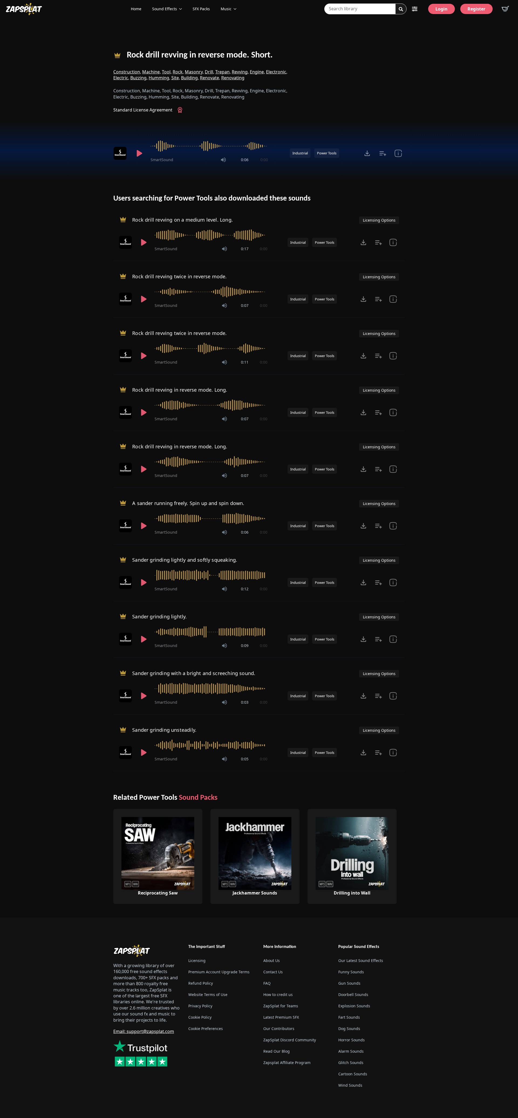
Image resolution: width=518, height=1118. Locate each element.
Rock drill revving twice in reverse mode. (179, 276)
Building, (190, 78)
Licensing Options (379, 220)
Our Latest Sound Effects (360, 960)
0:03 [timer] (244, 702)
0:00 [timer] (264, 159)
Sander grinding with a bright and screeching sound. (193, 673)
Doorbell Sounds (353, 994)
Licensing (197, 960)
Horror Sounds (351, 1039)
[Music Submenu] (236, 9)
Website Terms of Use (207, 994)
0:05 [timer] (244, 758)
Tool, (167, 72)
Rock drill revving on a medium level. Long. (182, 219)
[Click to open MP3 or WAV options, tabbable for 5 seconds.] (367, 153)
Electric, (121, 78)
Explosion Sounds (354, 1005)
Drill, (209, 72)
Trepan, (223, 72)
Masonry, (194, 72)
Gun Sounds (349, 983)
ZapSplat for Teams (280, 1005)
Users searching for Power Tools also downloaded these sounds (212, 198)
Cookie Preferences (205, 1028)
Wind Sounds (350, 1085)
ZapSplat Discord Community (289, 1039)
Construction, (127, 72)
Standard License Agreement (142, 110)
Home (136, 8)
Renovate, (210, 78)
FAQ (267, 983)
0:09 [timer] (244, 645)
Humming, (159, 78)
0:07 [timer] (244, 305)
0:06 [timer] (244, 159)
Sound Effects (164, 8)
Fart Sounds (349, 1017)
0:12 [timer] (244, 588)
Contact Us (273, 971)
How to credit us (278, 994)
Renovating (232, 78)
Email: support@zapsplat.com (143, 1031)
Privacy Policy (200, 1005)
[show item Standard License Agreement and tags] (398, 153)
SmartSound (162, 159)
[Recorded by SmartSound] (121, 153)
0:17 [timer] (244, 248)
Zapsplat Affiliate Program (287, 1062)
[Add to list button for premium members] (382, 153)
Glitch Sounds (350, 1062)
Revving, (240, 72)
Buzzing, (139, 78)
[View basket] (505, 9)
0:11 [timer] (244, 362)
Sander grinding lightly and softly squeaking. (184, 559)
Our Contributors (278, 1028)
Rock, (178, 72)
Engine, (257, 72)
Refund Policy (200, 983)
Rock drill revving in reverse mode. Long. (179, 389)
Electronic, (276, 72)
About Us (271, 960)
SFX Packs (201, 8)
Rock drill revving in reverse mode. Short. (200, 55)
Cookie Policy (200, 1017)
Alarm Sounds (351, 1051)
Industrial (300, 153)
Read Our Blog (276, 1051)
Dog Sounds (349, 1028)
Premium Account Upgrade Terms (219, 971)
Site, (175, 78)
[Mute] (223, 159)
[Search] (401, 9)
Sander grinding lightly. (159, 616)
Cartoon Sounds (352, 1073)
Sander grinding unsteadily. (164, 729)
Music (226, 8)
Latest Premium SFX (281, 1017)
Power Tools (326, 153)
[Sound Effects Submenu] (182, 9)
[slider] (209, 146)
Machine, (151, 72)
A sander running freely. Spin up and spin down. (188, 503)
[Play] (139, 153)
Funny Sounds (351, 971)
